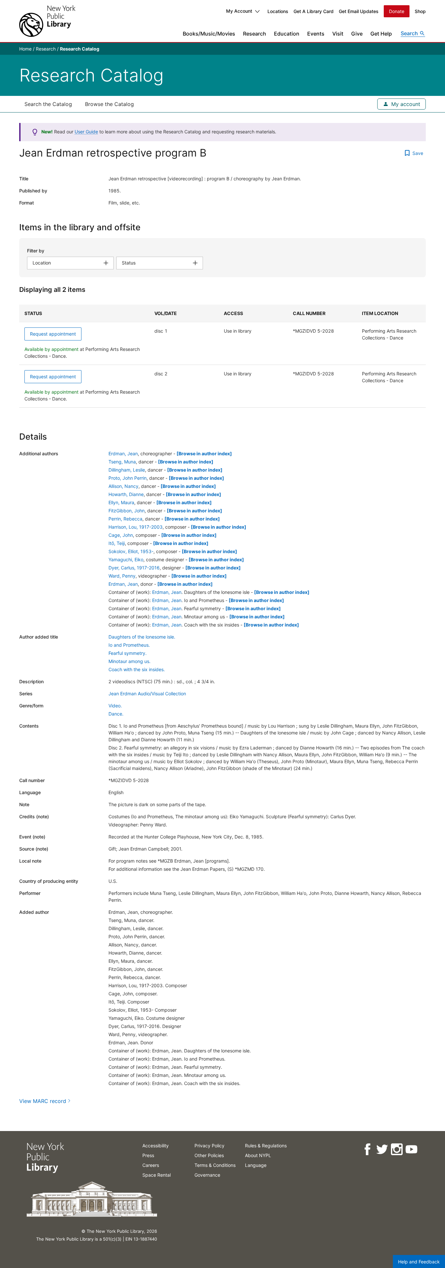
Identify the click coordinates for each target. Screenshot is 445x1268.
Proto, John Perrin (127, 478)
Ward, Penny (122, 576)
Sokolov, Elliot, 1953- (130, 551)
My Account (239, 11)
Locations (277, 11)
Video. (115, 705)
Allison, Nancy (123, 486)
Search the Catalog (48, 104)
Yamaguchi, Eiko (125, 559)
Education (286, 33)
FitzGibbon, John (126, 510)
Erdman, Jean (123, 453)
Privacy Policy (209, 1145)
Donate (396, 11)
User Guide (86, 131)
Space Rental (156, 1175)
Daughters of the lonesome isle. (141, 637)
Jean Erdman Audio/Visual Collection (147, 693)
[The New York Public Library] (47, 21)
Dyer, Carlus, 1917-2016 (134, 567)
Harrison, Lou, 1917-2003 (135, 527)
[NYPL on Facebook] (367, 1149)
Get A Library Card (314, 11)
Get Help (381, 33)
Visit (337, 33)
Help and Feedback (419, 1261)
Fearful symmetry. (127, 653)
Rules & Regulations (266, 1145)
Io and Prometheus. (129, 645)
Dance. (115, 714)
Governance (207, 1175)
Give (357, 33)
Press (148, 1155)
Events (315, 33)
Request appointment (53, 334)
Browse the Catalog (109, 104)
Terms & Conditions (215, 1165)
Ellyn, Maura (121, 502)
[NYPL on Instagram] (396, 1149)
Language (255, 1165)
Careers (150, 1165)
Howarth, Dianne (126, 494)
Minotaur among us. (129, 661)
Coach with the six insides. (136, 669)
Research (254, 33)
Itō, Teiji (116, 543)
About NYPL (258, 1155)
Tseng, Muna (122, 461)
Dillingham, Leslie (126, 470)
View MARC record (42, 1101)
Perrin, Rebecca (125, 518)
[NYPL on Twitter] (381, 1149)
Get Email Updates (359, 11)
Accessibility (155, 1145)
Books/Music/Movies (209, 33)
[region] (222, 356)
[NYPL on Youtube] (411, 1149)
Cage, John (120, 535)
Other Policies (209, 1155)
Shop (420, 11)
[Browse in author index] (204, 453)
